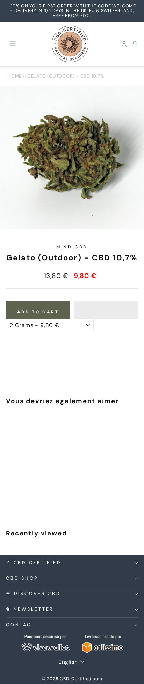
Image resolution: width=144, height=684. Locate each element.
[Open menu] (13, 44)
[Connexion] (124, 44)
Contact (20, 625)
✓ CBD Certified (33, 562)
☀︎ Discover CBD (33, 593)
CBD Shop (22, 578)
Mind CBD (72, 247)
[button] (106, 310)
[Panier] (134, 44)
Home (15, 76)
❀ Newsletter (29, 609)
